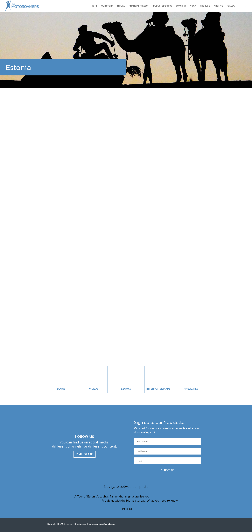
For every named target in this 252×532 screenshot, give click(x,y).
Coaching (181, 6)
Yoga (193, 6)
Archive (218, 6)
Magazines (191, 389)
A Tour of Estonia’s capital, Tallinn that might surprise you (98, 338)
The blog (205, 6)
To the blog (126, 508)
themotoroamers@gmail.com (100, 524)
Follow (231, 6)
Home (94, 6)
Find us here (84, 454)
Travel (121, 6)
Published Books (162, 6)
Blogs (61, 389)
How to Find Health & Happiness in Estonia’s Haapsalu (94, 213)
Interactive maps (158, 389)
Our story (107, 6)
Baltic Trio (66, 219)
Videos (93, 389)
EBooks (126, 389)
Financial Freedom (138, 6)
